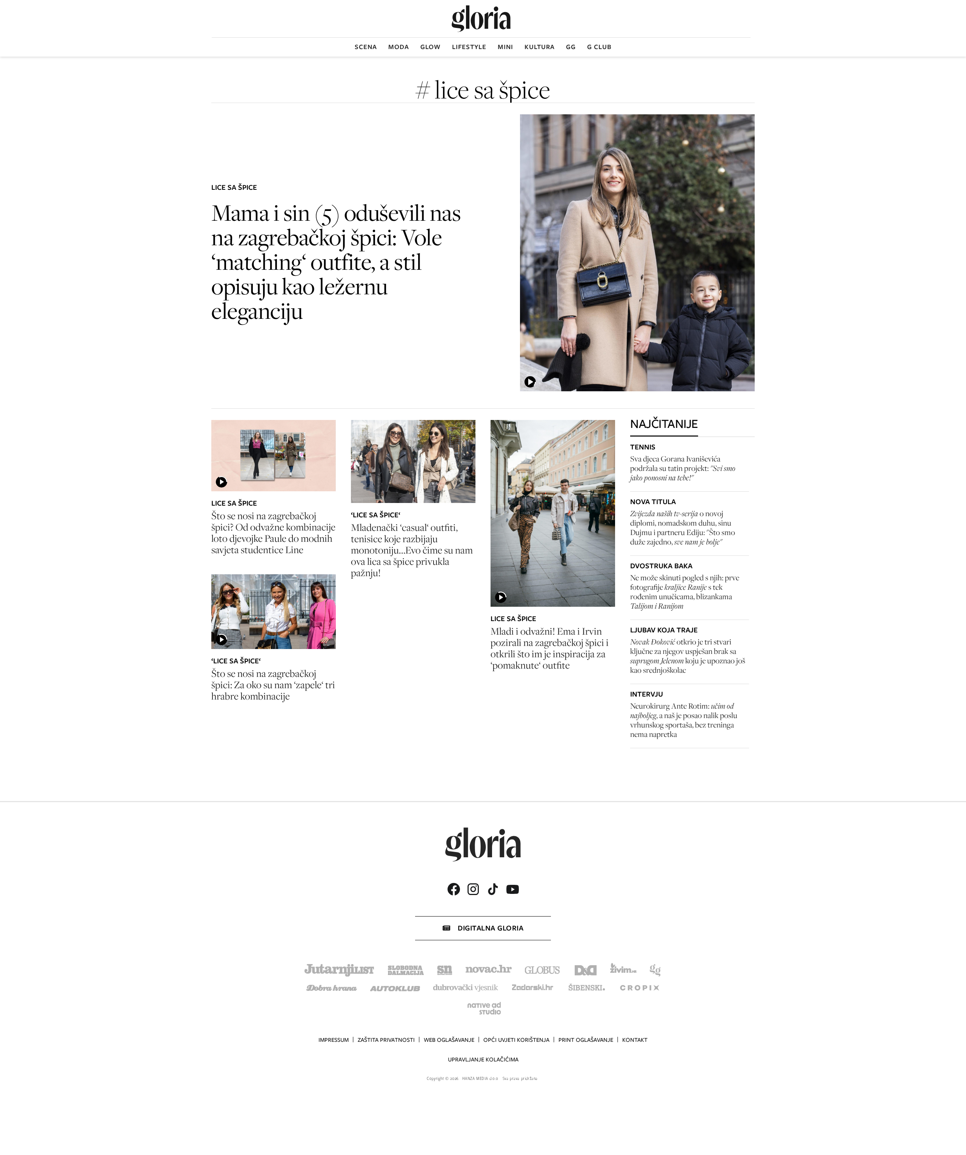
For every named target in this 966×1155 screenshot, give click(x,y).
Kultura (540, 46)
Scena (366, 46)
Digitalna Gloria (490, 928)
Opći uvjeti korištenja (516, 1040)
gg (571, 46)
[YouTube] (512, 889)
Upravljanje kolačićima (483, 1059)
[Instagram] (473, 889)
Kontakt (635, 1040)
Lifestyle (469, 46)
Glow (430, 46)
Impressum (333, 1040)
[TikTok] (493, 889)
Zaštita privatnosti (386, 1040)
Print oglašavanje (585, 1040)
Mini (505, 46)
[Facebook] (454, 889)
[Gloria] (481, 18)
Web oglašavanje (449, 1040)
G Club (599, 46)
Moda (398, 46)
